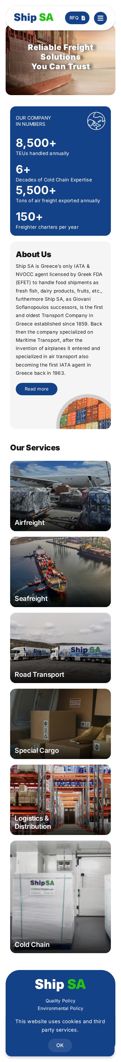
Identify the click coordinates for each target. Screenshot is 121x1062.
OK (60, 1045)
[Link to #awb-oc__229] (100, 18)
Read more (36, 389)
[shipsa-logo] (33, 15)
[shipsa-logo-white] (60, 981)
